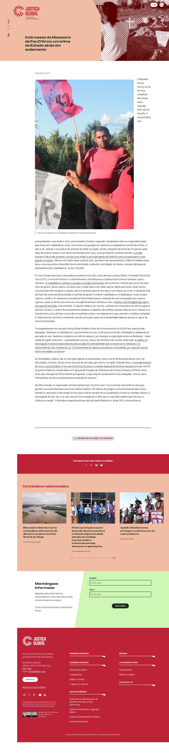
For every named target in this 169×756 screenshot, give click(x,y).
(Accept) (52, 706)
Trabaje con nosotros (79, 684)
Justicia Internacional (79, 721)
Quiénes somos (79, 662)
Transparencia (76, 674)
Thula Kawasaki (115, 734)
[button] (113, 557)
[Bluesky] (50, 695)
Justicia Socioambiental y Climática (85, 716)
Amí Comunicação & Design (102, 734)
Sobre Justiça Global (78, 669)
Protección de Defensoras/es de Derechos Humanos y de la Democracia (84, 702)
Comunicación (128, 662)
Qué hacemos (78, 692)
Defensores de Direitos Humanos (95, 438)
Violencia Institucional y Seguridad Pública (84, 711)
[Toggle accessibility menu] (8, 35)
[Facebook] (34, 695)
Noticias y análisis (127, 674)
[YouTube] (40, 695)
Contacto (126, 682)
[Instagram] (24, 695)
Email (92, 590)
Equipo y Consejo (77, 679)
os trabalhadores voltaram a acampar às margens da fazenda (74, 283)
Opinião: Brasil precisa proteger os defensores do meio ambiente (137, 530)
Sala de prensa (125, 669)
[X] (29, 695)
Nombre (93, 578)
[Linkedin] (45, 695)
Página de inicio (79, 653)
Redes (123, 653)
